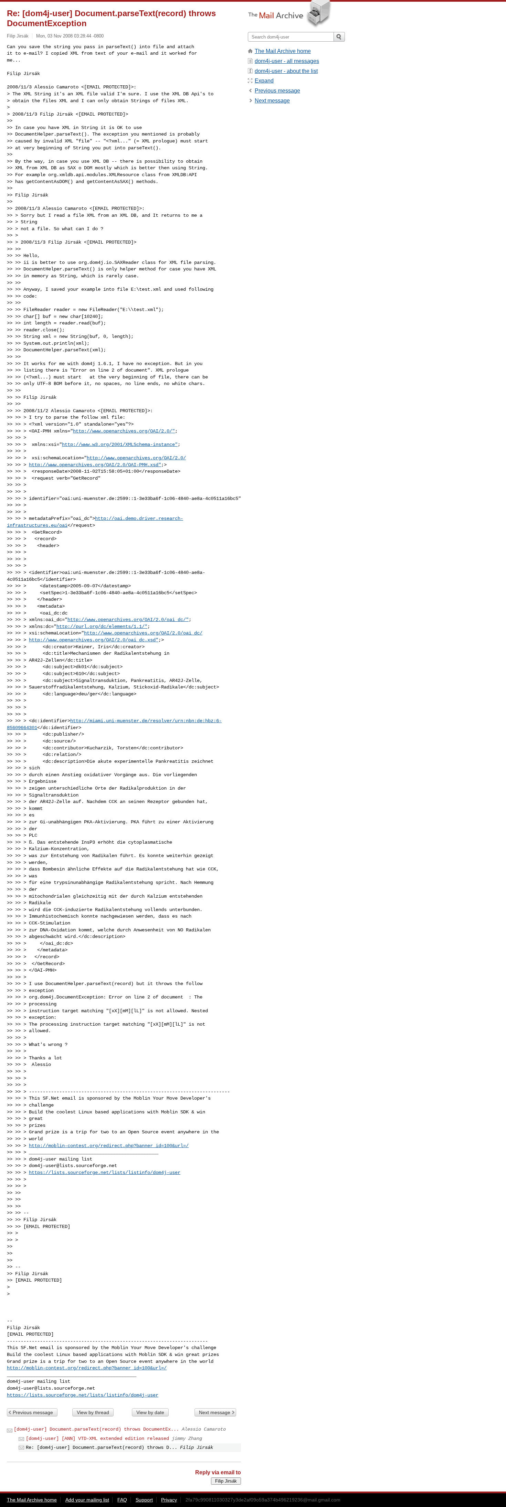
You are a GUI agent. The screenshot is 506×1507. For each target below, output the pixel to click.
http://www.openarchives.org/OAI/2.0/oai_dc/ (143, 633)
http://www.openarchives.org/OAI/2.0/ (136, 458)
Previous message (33, 1412)
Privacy (169, 1500)
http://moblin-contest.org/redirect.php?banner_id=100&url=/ (109, 1145)
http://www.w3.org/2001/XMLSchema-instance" (120, 444)
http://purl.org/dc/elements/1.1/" (101, 626)
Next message (214, 1412)
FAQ (122, 1500)
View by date (150, 1412)
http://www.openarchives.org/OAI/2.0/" (124, 431)
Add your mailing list (87, 1500)
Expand (264, 81)
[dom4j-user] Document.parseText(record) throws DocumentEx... (96, 1429)
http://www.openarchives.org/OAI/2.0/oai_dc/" (128, 619)
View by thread (93, 1412)
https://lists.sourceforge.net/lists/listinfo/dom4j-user (104, 1172)
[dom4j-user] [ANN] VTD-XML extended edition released (97, 1438)
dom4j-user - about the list (286, 71)
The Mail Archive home (283, 51)
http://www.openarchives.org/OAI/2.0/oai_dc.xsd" (93, 640)
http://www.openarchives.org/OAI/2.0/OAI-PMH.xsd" (95, 465)
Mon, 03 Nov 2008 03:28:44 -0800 (70, 36)
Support (144, 1500)
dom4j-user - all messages (287, 61)
